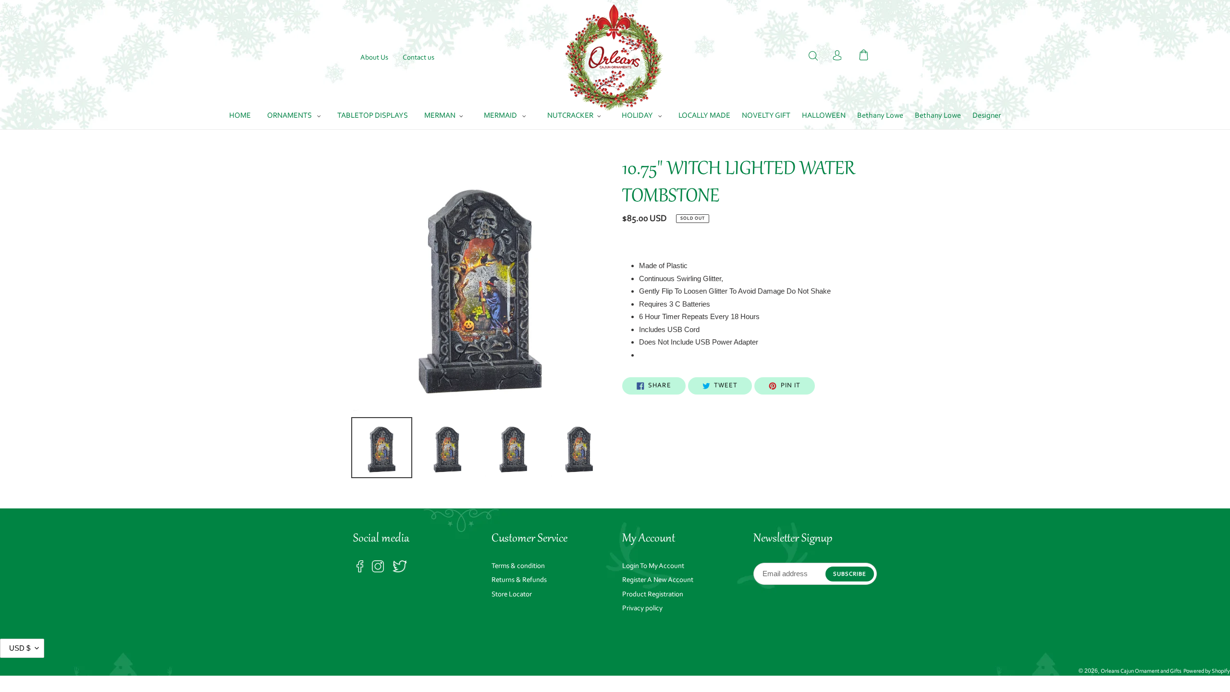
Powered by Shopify (1206, 671)
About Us (374, 58)
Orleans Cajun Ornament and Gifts (1141, 671)
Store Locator (512, 594)
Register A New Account (657, 580)
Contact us (418, 58)
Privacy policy (642, 608)
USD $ (19, 648)
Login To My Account (653, 566)
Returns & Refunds (519, 580)
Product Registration (652, 594)
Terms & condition (518, 566)
